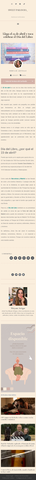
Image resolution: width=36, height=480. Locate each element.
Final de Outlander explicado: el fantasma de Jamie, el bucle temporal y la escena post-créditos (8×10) (18, 445)
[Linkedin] (20, 274)
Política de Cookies (8, 478)
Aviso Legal (9, 476)
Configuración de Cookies (24, 478)
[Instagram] (12, 4)
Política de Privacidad (21, 476)
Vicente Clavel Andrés (25, 163)
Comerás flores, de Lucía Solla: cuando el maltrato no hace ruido (18, 471)
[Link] (24, 4)
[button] (18, 23)
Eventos (24, 75)
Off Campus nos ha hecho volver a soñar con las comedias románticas (17, 418)
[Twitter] (16, 4)
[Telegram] (20, 4)
